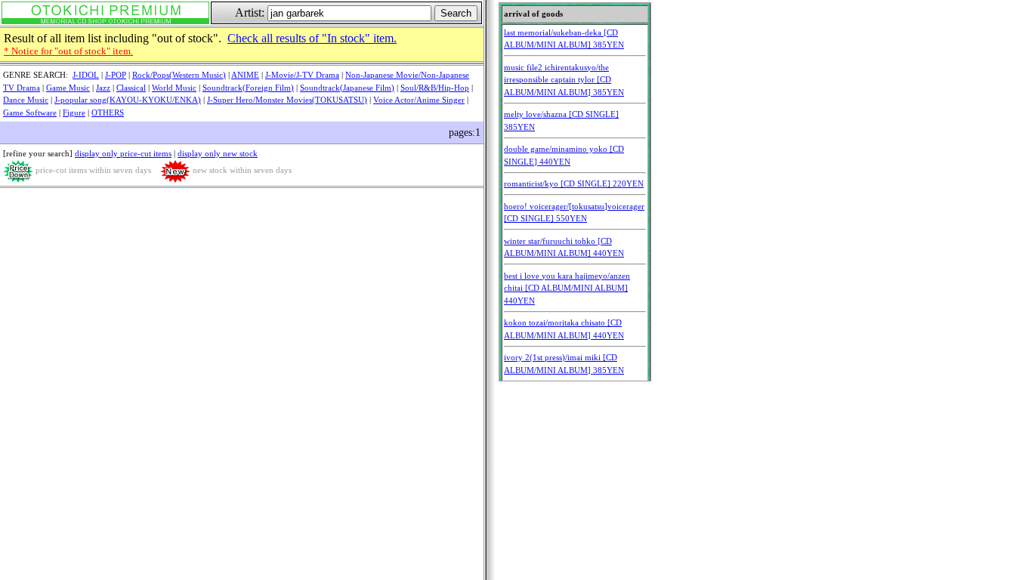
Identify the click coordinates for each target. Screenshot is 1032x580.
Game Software (30, 112)
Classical (131, 87)
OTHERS (107, 112)
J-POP (115, 74)
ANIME (245, 74)
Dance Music (25, 99)
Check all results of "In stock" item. (312, 38)
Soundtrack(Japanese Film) (347, 87)
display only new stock (218, 153)
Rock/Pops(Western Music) (179, 74)
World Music (174, 87)
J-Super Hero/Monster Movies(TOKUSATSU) (287, 99)
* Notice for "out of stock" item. (68, 51)
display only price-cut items (123, 153)
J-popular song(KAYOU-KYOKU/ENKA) (127, 99)
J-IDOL (86, 74)
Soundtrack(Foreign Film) (248, 87)
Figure (74, 112)
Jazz (103, 87)
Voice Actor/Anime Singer (419, 99)
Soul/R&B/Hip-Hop (434, 87)
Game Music (68, 87)
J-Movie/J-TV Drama (302, 74)
